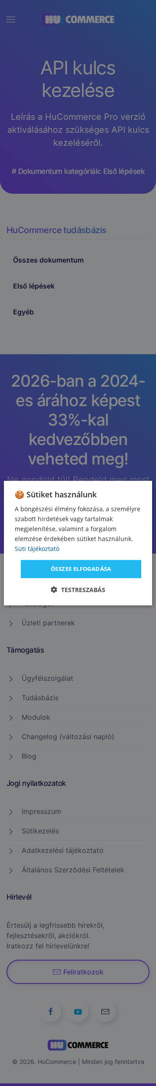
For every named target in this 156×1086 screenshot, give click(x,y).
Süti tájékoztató (37, 549)
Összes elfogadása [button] (81, 569)
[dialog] (78, 543)
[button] (78, 590)
